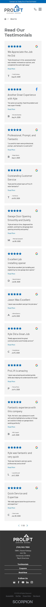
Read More (11, 69)
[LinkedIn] (27, 582)
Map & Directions (23, 558)
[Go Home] (5, 19)
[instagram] (32, 582)
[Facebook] (18, 582)
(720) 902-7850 (23, 547)
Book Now (23, 572)
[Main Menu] (40, 9)
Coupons (23, 568)
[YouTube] (23, 582)
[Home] (13, 9)
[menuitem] (10, 596)
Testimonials (23, 564)
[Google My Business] (14, 582)
